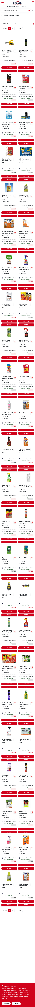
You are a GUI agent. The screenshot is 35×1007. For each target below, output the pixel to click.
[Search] (29, 10)
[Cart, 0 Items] (32, 2)
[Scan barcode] (32, 10)
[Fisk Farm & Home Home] (17, 3)
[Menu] (2, 2)
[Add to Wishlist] (15, 51)
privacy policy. (15, 994)
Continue (6, 1003)
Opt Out (16, 1003)
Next (20, 28)
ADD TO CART (9, 67)
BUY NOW (9, 70)
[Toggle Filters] (33, 24)
